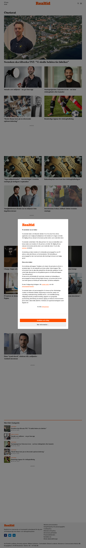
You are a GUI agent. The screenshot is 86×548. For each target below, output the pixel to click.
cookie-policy (45, 284)
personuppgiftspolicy (28, 286)
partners (24, 248)
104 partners (45, 306)
